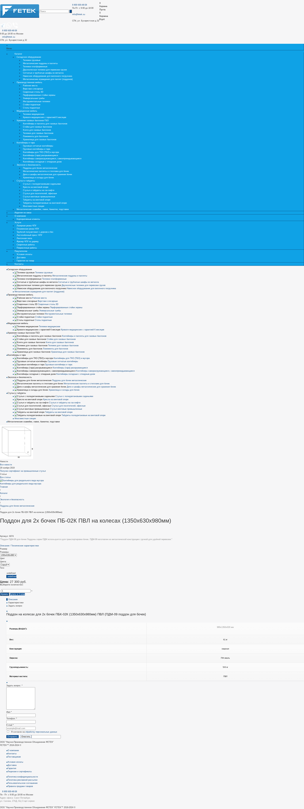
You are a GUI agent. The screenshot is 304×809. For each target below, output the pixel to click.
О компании (13, 750)
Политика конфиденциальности (23, 777)
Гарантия (12, 768)
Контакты (19, 264)
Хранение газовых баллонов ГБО (24, 333)
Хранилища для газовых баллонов (39, 139)
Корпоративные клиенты (28, 219)
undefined (12, 576)
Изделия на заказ (23, 212)
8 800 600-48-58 (79, 5)
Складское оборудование (20, 269)
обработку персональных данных (41, 732)
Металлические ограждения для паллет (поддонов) (48, 79)
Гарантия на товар (25, 260)
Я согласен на (34, 732)
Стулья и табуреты (17, 393)
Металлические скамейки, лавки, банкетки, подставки (43, 209)
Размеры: (4, 552)
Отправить (12, 736)
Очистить (25, 736)
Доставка (12, 765)
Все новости (6, 464)
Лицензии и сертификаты (20, 771)
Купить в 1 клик (17, 594)
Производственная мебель (20, 295)
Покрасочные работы (27, 248)
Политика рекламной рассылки (22, 780)
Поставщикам (14, 757)
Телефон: (11, 718)
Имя (9, 712)
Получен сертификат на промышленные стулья (23, 471)
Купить (4, 594)
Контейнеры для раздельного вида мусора (20, 483)
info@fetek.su (78, 14)
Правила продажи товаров (20, 786)
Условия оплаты (15, 762)
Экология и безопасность (20, 377)
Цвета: (3, 561)
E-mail (10, 725)
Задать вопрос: (14, 685)
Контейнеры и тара (17, 355)
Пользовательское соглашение (23, 783)
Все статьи (5, 477)
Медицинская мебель (18, 323)
